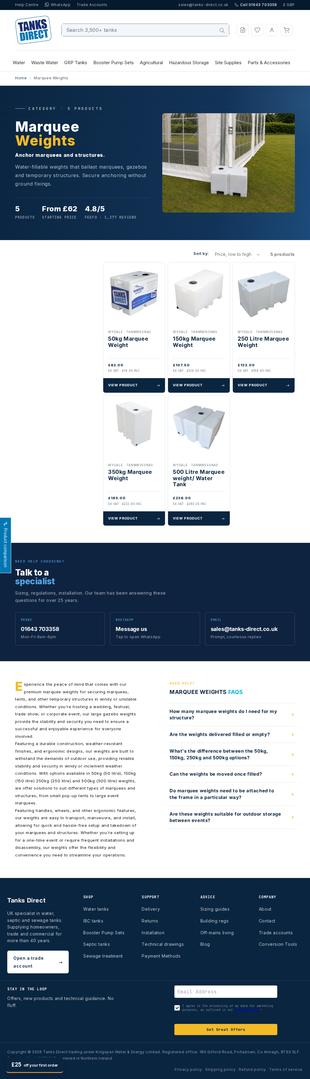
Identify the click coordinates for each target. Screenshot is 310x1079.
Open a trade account (38, 961)
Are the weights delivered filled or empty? (220, 734)
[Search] (222, 30)
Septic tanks (96, 944)
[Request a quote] (243, 30)
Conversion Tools (278, 944)
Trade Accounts (92, 4)
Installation (153, 932)
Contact (267, 920)
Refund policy (252, 1069)
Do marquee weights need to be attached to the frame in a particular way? (222, 794)
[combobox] (145, 30)
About (265, 909)
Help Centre (27, 4)
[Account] (272, 30)
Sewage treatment (103, 956)
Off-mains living (217, 932)
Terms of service (286, 1069)
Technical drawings (163, 944)
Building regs (214, 920)
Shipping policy (220, 1069)
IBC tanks (93, 920)
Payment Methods (161, 956)
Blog (205, 944)
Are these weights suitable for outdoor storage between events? (225, 817)
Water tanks (96, 909)
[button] (286, 30)
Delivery (151, 909)
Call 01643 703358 (258, 4)
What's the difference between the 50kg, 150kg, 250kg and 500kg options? (219, 754)
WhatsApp (61, 4)
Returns (150, 920)
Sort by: (201, 253)
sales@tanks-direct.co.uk (203, 4)
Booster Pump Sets (103, 932)
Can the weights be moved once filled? (216, 774)
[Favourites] (257, 30)
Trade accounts (276, 932)
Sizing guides (215, 909)
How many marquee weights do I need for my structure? (223, 714)
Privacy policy (188, 1069)
